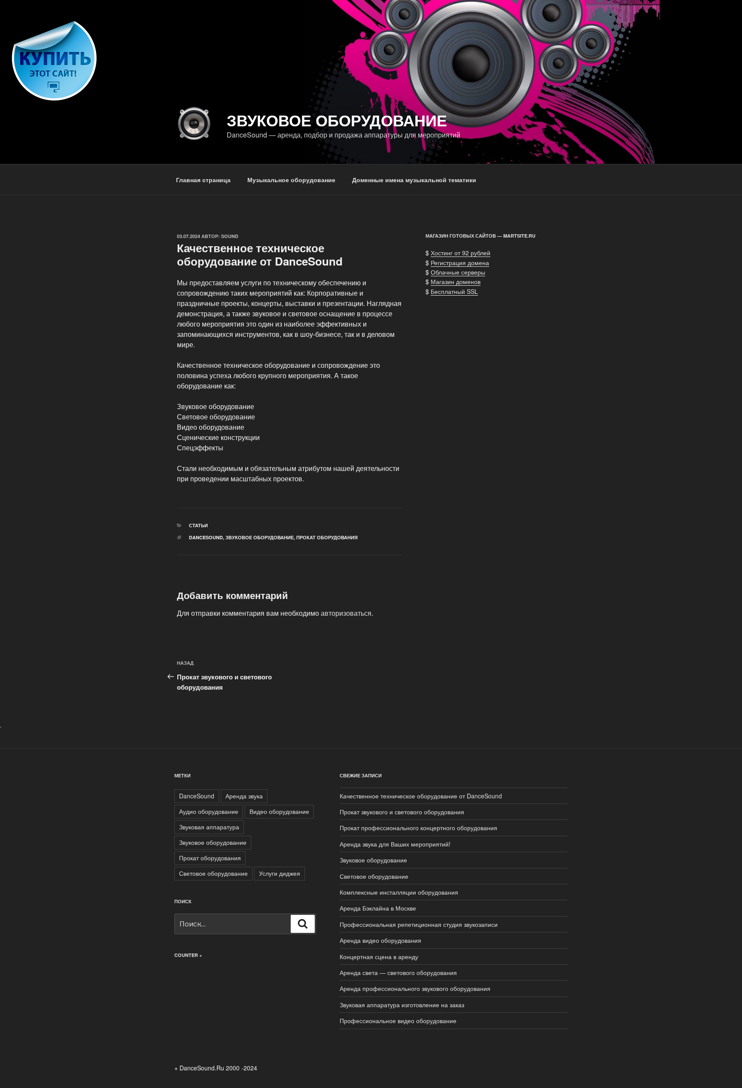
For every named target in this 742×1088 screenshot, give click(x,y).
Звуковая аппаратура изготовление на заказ (402, 1004)
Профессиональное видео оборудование (398, 1020)
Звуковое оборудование (337, 120)
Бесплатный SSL (454, 291)
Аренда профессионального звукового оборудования (415, 988)
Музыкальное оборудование (291, 179)
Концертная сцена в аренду (379, 956)
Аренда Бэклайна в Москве (378, 908)
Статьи (198, 525)
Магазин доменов (455, 281)
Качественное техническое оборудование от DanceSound (421, 796)
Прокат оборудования (327, 537)
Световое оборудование (213, 873)
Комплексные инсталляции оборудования (399, 892)
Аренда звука (244, 796)
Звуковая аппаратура (209, 826)
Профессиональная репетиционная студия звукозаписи (419, 924)
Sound (229, 236)
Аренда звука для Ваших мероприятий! (395, 844)
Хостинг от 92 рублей (460, 252)
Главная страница (203, 179)
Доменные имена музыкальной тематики (414, 179)
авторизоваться (346, 613)
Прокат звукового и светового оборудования (402, 811)
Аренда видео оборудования (380, 940)
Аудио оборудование (208, 811)
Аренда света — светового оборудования (398, 972)
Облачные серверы (458, 272)
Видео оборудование (279, 811)
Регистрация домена (460, 262)
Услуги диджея (279, 873)
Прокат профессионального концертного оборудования (418, 827)
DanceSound (206, 537)
